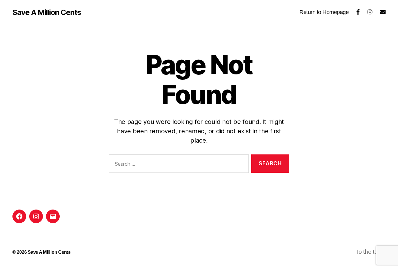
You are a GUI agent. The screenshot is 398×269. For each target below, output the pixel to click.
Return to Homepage (324, 12)
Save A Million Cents (46, 12)
